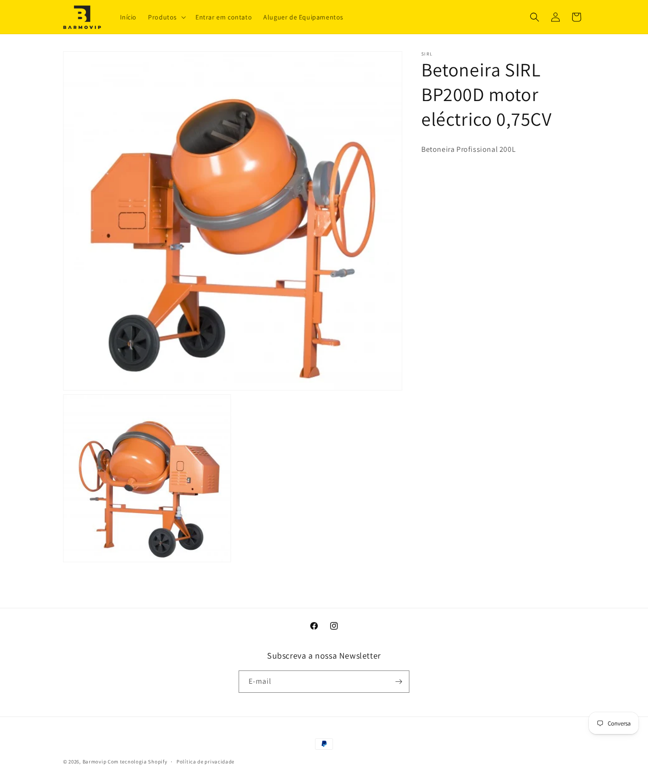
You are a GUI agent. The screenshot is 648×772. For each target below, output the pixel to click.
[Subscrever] (398, 681)
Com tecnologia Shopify (137, 761)
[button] (166, 17)
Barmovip (95, 761)
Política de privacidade (205, 761)
